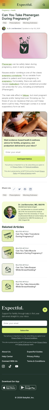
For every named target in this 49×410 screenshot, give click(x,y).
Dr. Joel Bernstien (15, 28)
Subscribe (24, 330)
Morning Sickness (30, 23)
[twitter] (19, 189)
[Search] (44, 5)
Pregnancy (5, 10)
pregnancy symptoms (12, 75)
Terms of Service (26, 173)
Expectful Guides (35, 351)
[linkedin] (30, 189)
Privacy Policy (17, 167)
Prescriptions (15, 23)
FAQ (4, 23)
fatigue (26, 95)
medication (14, 84)
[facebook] (24, 189)
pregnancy (7, 81)
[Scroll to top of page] (45, 309)
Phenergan (7, 64)
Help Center (7, 356)
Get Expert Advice (24, 159)
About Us (6, 351)
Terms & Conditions (32, 167)
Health (13, 10)
